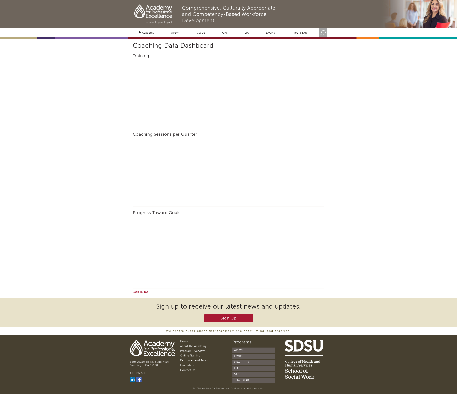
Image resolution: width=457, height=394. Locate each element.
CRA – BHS (241, 362)
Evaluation (187, 365)
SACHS (270, 32)
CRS (225, 32)
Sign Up (228, 318)
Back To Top (141, 292)
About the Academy (193, 346)
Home (184, 341)
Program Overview (192, 351)
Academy (148, 32)
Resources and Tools (194, 360)
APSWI (175, 32)
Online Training (190, 355)
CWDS (201, 32)
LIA (247, 32)
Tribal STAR (299, 32)
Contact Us (187, 370)
